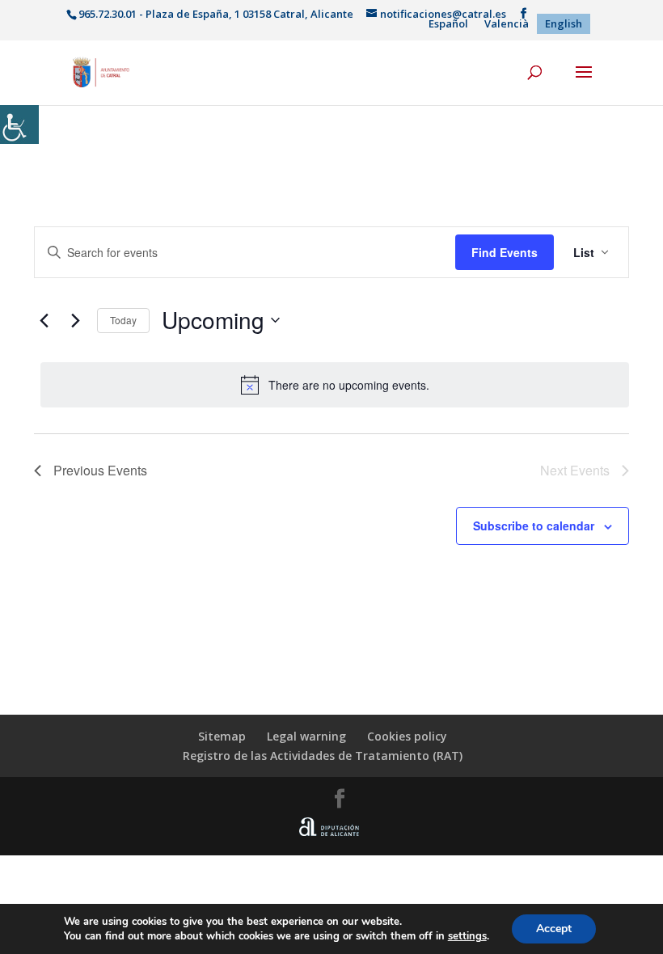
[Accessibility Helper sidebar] (19, 124)
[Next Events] (75, 320)
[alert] (334, 384)
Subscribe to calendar (533, 525)
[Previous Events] (43, 320)
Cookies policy (407, 736)
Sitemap (222, 736)
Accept (554, 928)
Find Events (504, 252)
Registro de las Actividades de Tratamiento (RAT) (322, 755)
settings (467, 936)
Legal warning (306, 736)
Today (123, 320)
